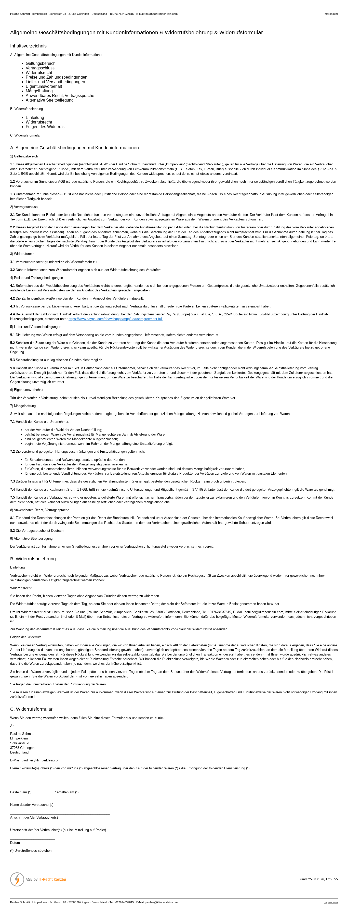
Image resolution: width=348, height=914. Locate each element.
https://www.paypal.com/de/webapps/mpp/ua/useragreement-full (116, 319)
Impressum (331, 13)
